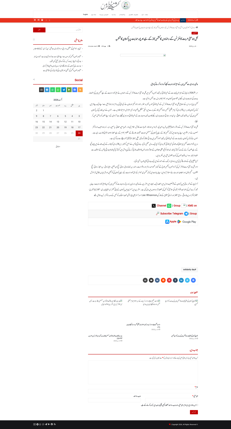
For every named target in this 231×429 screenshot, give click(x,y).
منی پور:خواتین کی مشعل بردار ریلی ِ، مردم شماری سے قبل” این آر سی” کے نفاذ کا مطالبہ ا (57, 50)
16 (36, 122)
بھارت (114, 14)
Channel (162, 206)
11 (72, 122)
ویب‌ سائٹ (137, 396)
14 (50, 122)
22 (43, 127)
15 (43, 122)
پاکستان (122, 14)
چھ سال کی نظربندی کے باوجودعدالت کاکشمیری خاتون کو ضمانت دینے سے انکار (157, 20)
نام (196, 387)
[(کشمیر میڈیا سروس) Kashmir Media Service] (115, 5)
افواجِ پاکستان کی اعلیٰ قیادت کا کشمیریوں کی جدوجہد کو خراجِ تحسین (184, 336)
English (85, 14)
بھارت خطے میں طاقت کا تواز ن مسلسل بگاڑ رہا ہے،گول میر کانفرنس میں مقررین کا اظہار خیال (105, 337)
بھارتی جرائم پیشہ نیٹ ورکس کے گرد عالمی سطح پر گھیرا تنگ (65, 61)
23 (36, 127)
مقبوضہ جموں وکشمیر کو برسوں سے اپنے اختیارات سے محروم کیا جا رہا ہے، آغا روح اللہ (57, 57)
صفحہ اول (145, 14)
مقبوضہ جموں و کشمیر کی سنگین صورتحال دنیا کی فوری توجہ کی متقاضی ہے (62, 71)
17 (79, 127)
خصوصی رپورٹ (104, 14)
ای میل (195, 396)
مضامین (93, 14)
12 (65, 122)
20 (58, 127)
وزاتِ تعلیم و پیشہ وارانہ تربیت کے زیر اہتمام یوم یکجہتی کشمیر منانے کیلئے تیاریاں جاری (143, 325)
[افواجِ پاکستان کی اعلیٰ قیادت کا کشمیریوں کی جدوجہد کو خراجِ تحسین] (181, 317)
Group (176, 206)
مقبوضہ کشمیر (133, 14)
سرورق (193, 28)
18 (72, 127)
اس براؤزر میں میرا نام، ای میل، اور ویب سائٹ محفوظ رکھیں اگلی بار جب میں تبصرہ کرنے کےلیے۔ (168, 405)
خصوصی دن (186, 28)
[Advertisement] (143, 246)
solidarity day (189, 269)
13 (58, 122)
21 (50, 127)
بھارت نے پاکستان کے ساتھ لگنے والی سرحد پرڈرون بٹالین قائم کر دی (62, 66)
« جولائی (58, 146)
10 (79, 122)
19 (65, 127)
